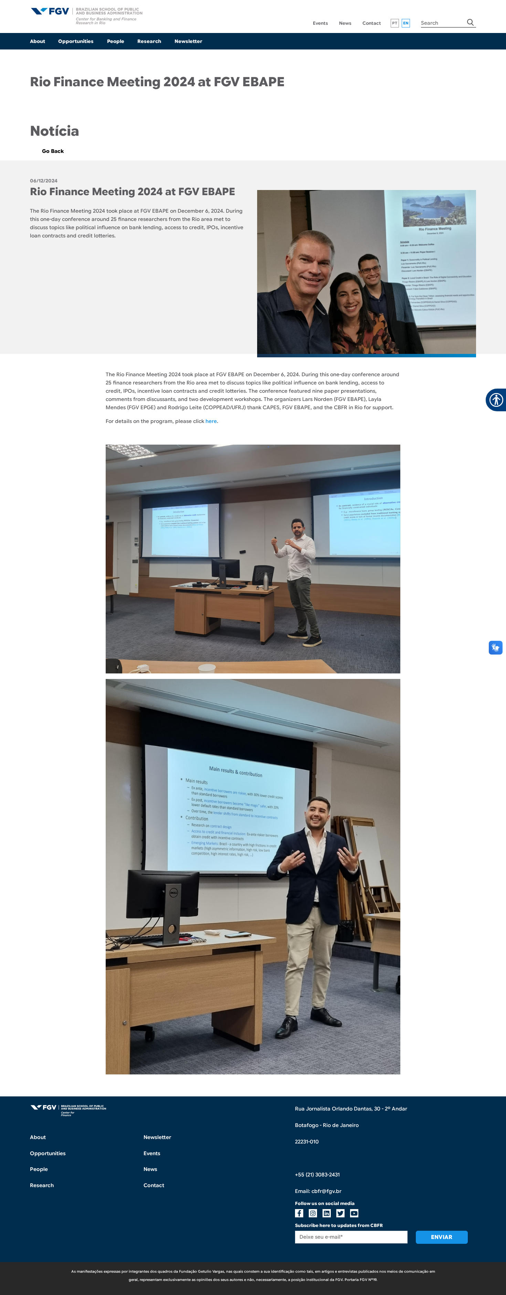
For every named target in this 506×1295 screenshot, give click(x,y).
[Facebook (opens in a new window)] (357, 182)
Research (149, 41)
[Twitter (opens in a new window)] (370, 182)
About (37, 41)
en (406, 23)
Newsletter (188, 41)
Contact (371, 23)
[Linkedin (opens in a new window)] (327, 1213)
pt (395, 23)
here (211, 421)
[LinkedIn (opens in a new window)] (364, 182)
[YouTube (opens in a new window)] (354, 1213)
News (345, 23)
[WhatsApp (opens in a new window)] (376, 182)
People (115, 41)
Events (320, 23)
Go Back (53, 151)
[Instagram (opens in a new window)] (313, 1213)
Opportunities (76, 41)
